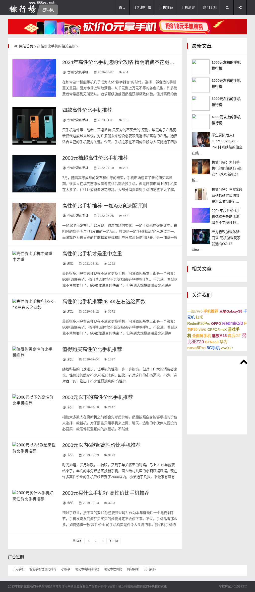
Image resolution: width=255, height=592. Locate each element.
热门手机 (210, 7)
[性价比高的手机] (127, 26)
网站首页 (26, 46)
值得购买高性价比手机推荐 (92, 349)
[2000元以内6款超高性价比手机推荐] (34, 461)
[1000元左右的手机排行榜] (201, 66)
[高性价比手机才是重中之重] (34, 269)
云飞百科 (150, 569)
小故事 (65, 569)
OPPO (216, 324)
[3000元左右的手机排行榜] (201, 103)
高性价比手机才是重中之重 (92, 253)
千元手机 (18, 569)
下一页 (113, 541)
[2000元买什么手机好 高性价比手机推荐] (34, 508)
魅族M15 (219, 336)
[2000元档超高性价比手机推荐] (34, 173)
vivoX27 (227, 348)
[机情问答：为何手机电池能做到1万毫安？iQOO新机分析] (201, 166)
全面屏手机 (201, 336)
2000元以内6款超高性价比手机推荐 (101, 445)
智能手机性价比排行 (42, 569)
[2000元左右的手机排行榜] (201, 85)
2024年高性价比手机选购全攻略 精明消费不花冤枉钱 (120, 62)
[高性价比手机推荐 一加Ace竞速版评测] (34, 221)
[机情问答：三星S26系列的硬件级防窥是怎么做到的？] (201, 193)
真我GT (234, 336)
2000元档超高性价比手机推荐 (95, 158)
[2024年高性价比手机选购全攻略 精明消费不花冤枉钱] (34, 78)
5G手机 (213, 348)
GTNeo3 (212, 342)
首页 (122, 7)
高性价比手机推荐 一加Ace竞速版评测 (104, 206)
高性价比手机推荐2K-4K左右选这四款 (104, 301)
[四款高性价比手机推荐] (34, 126)
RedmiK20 (232, 323)
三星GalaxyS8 (230, 311)
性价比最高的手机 (30, 586)
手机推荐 (166, 7)
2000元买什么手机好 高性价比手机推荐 (105, 493)
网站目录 (133, 569)
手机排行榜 (142, 7)
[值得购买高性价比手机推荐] (34, 365)
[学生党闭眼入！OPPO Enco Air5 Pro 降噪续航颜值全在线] (201, 139)
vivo (202, 329)
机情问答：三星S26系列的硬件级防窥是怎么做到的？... (227, 195)
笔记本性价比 (113, 569)
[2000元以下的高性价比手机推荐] (34, 413)
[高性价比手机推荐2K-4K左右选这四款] (34, 317)
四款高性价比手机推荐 (87, 110)
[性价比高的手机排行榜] (33, 7)
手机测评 (188, 7)
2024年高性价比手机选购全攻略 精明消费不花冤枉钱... (226, 217)
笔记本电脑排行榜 (87, 569)
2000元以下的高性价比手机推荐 (97, 397)
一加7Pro (194, 311)
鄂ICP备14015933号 (233, 586)
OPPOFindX (217, 330)
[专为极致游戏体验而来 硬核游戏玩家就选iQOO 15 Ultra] (201, 236)
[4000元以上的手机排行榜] (201, 121)
